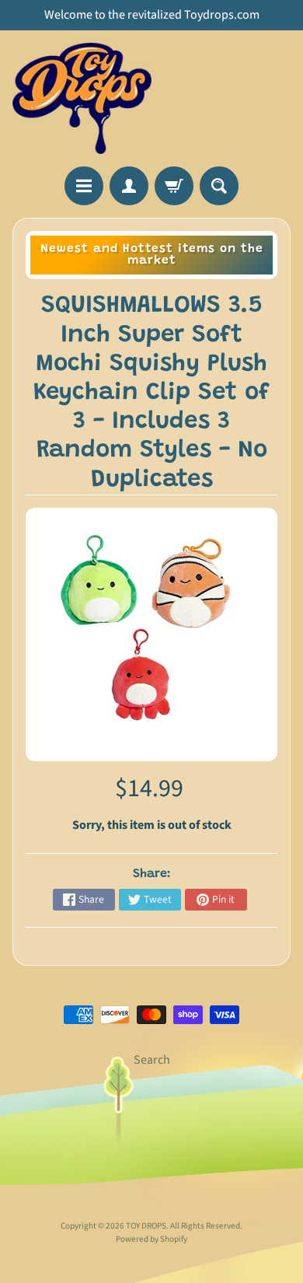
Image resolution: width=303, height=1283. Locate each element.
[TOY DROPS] (82, 98)
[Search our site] (219, 185)
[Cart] (174, 185)
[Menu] (83, 185)
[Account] (129, 185)
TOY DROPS (146, 1226)
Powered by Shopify (151, 1239)
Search (152, 1059)
